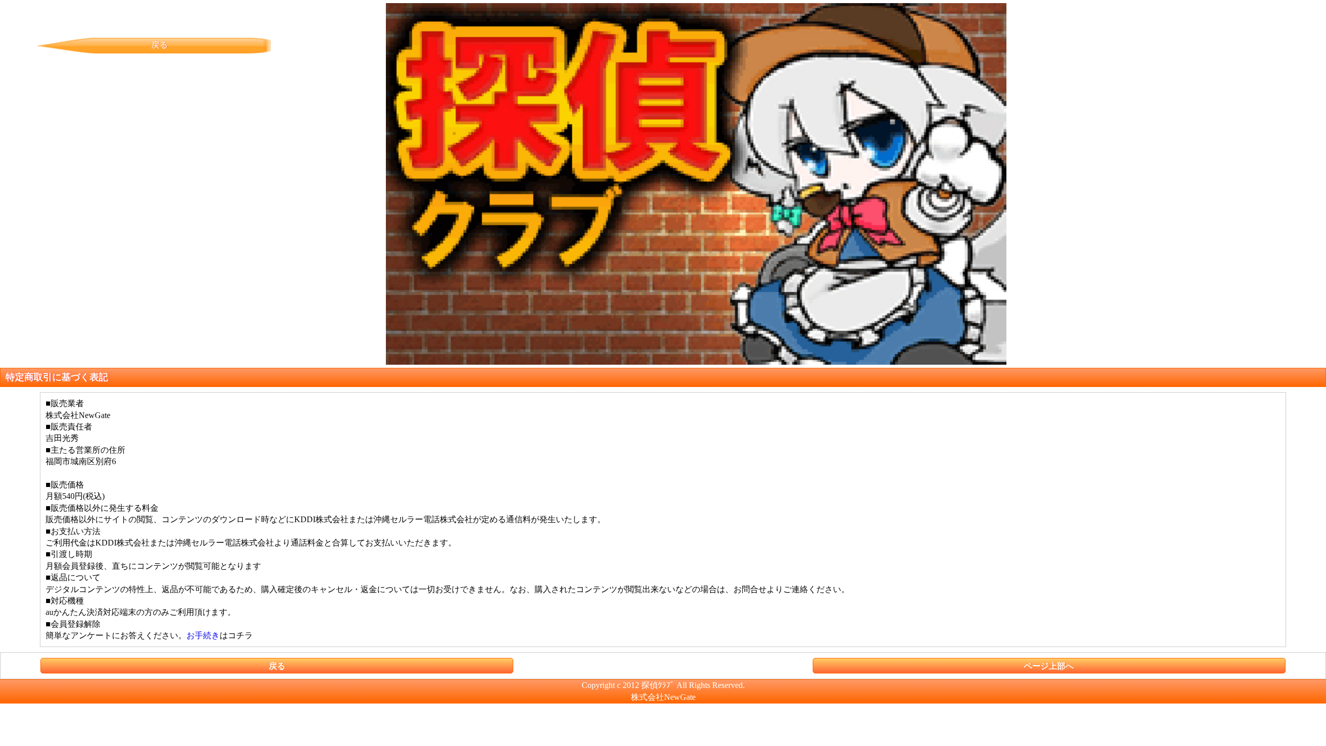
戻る (159, 44)
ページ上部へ (1049, 666)
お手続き (203, 635)
